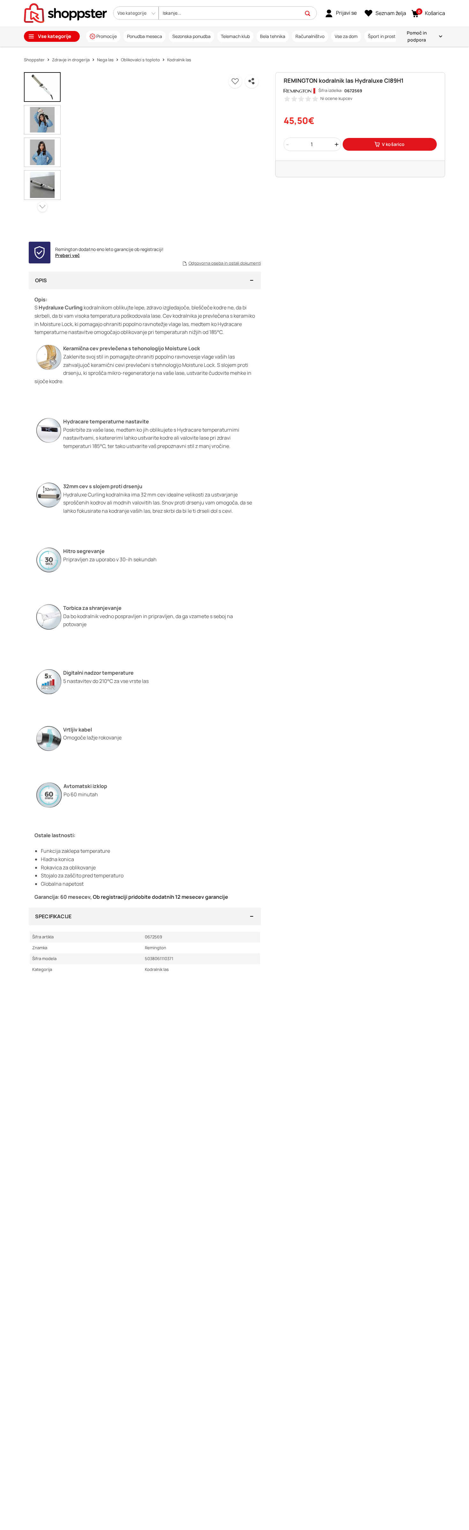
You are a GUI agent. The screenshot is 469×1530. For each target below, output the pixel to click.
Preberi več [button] (67, 255)
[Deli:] (251, 81)
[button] (136, 13)
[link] (341, 13)
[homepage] (65, 12)
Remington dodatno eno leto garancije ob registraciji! (109, 249)
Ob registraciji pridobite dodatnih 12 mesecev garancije (160, 896)
